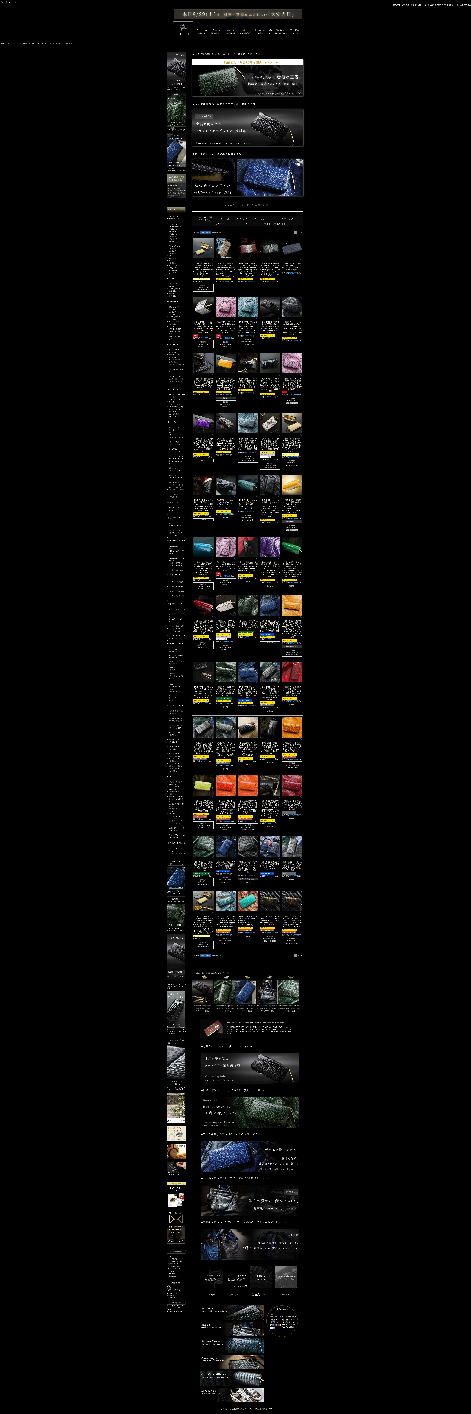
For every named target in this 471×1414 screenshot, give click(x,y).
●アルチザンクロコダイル (177, 541)
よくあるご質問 (174, 1266)
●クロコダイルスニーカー (177, 843)
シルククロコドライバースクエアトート (177, 676)
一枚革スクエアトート (176, 437)
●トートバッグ (172, 422)
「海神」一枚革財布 (175, 563)
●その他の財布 (172, 301)
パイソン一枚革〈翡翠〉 (177, 626)
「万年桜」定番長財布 (176, 586)
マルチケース (173, 809)
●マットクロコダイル (175, 706)
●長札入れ (171, 278)
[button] (301, 232)
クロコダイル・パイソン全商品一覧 (18, 43)
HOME (3, 43)
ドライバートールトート (177, 458)
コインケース (173, 811)
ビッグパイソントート (176, 456)
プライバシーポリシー (247, 1409)
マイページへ (173, 1271)
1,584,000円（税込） (267, 1011)
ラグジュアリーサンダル (177, 853)
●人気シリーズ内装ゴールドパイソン (175, 218)
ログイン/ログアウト (176, 1269)
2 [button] (298, 232)
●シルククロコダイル (175, 643)
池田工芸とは (173, 1256)
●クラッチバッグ (173, 502)
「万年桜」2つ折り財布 (176, 591)
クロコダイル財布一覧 (39, 43)
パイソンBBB (173, 397)
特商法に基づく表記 (261, 1409)
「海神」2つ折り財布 (176, 570)
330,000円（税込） (288, 1011)
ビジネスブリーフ (174, 535)
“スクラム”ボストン (175, 399)
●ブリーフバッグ (173, 518)
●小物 (169, 776)
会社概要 (172, 1273)
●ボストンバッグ (173, 389)
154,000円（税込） (202, 1011)
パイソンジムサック (175, 381)
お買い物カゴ (173, 1264)
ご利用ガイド (224, 1409)
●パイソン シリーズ (175, 604)
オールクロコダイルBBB (177, 394)
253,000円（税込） (224, 1011)
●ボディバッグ (172, 344)
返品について (173, 1276)
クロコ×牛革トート (175, 487)
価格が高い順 (216, 232)
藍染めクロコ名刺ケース (177, 796)
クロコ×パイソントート (176, 490)
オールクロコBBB (174, 695)
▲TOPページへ (273, 1409)
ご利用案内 (173, 1259)
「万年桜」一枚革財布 (176, 582)
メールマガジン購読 (176, 1261)
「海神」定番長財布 (175, 565)
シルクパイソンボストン (177, 407)
